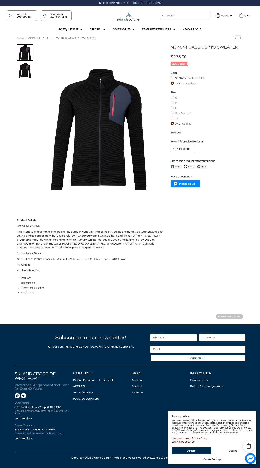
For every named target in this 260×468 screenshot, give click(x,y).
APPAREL (95, 29)
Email (153, 344)
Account (226, 15)
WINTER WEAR (66, 38)
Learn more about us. (183, 442)
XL (183, 113)
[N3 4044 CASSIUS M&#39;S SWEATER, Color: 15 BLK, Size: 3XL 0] (25, 52)
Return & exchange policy (206, 386)
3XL (183, 123)
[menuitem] (235, 38)
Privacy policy (199, 380)
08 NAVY (190, 78)
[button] (183, 148)
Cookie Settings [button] (212, 459)
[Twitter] (23, 395)
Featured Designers (156, 29)
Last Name (206, 332)
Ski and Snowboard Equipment (93, 380)
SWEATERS (88, 38)
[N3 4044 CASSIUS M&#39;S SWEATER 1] (25, 70)
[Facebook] (17, 395)
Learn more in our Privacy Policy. (190, 438)
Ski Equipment (68, 29)
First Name (157, 332)
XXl (177, 118)
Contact (137, 386)
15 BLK (186, 83)
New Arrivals (192, 29)
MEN (48, 38)
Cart (247, 15)
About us (137, 380)
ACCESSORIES (122, 29)
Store (20, 38)
